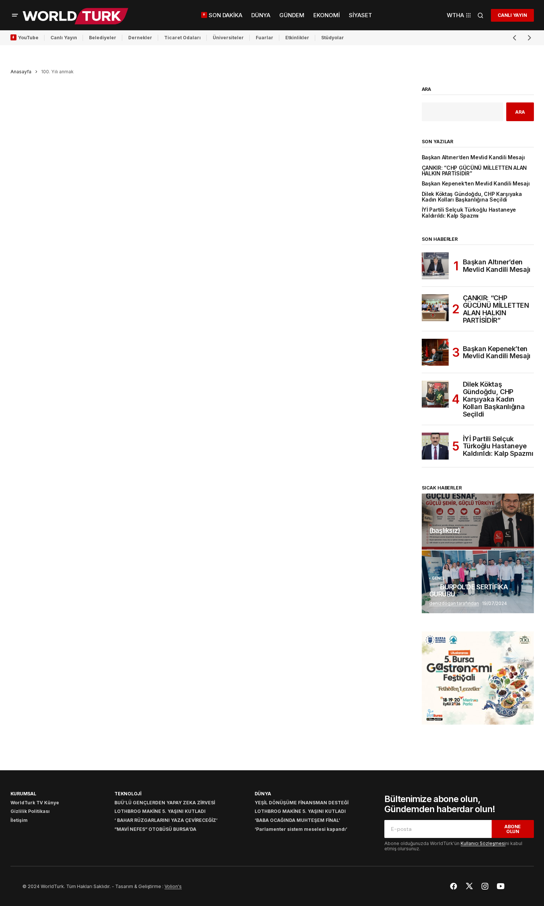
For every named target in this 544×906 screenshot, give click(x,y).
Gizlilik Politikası (30, 811)
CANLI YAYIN (512, 15)
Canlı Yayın (63, 37)
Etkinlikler (297, 37)
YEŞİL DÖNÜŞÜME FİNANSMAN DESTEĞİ (301, 802)
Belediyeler (102, 37)
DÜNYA (263, 793)
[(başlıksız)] (478, 522)
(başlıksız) (444, 530)
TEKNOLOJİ (127, 793)
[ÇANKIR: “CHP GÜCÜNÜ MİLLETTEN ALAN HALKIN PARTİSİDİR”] (435, 307)
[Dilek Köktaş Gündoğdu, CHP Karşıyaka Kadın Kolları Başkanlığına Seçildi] (435, 394)
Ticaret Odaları (182, 37)
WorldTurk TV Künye (34, 802)
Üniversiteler (228, 37)
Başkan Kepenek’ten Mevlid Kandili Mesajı (476, 184)
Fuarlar (264, 37)
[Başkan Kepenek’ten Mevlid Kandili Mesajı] (435, 352)
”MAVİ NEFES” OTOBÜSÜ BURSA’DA (155, 829)
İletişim (19, 820)
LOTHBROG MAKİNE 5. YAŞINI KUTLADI (160, 811)
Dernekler (140, 37)
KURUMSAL (23, 793)
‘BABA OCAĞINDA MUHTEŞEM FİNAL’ (297, 820)
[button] (14, 15)
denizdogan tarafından (454, 603)
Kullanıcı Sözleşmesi (483, 843)
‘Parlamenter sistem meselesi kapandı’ (301, 829)
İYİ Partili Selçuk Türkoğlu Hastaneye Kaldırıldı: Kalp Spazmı (469, 212)
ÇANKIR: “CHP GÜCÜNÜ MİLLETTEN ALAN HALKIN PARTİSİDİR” (474, 170)
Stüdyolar (332, 37)
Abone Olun (512, 829)
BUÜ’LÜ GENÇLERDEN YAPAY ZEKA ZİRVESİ (164, 802)
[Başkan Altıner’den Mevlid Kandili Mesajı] (435, 265)
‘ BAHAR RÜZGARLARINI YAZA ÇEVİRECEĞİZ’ (166, 820)
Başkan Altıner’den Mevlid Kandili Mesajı (473, 157)
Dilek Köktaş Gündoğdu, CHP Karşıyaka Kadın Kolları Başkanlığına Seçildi (472, 197)
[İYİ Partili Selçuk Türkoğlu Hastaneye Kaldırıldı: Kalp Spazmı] (435, 446)
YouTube (28, 37)
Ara (426, 89)
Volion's (173, 886)
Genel (438, 578)
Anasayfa (20, 71)
